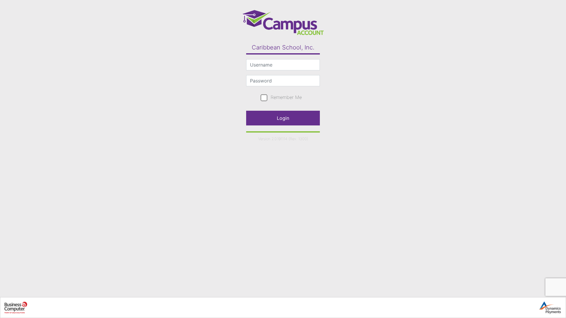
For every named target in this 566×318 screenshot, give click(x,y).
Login (283, 118)
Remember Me (286, 97)
